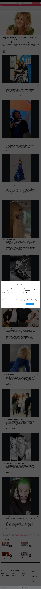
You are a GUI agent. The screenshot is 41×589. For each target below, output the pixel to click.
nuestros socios (15, 286)
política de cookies (27, 290)
